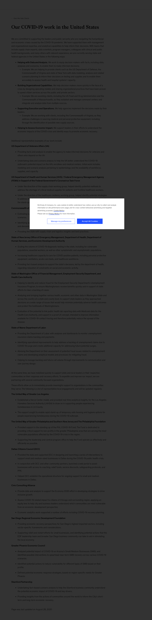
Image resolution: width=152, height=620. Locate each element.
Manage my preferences (61, 221)
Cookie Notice (59, 211)
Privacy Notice (54, 214)
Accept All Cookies (90, 221)
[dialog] (77, 213)
